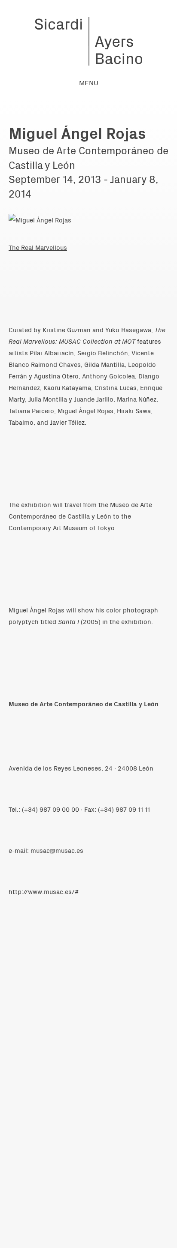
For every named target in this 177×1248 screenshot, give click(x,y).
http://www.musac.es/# (44, 891)
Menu (88, 82)
